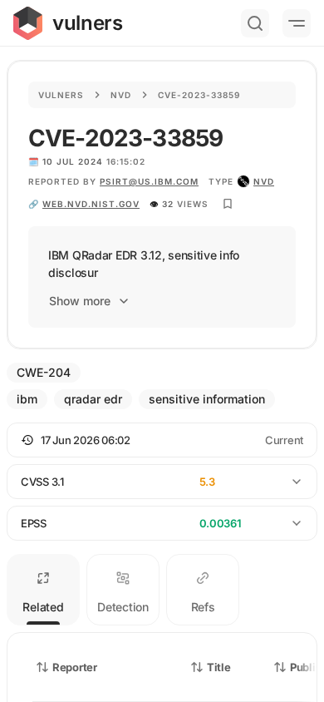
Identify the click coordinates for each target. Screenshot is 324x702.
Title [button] (219, 667)
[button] (162, 440)
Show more (79, 301)
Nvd (120, 95)
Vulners (61, 95)
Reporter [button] (74, 667)
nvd (263, 181)
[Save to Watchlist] (227, 204)
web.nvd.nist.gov (91, 204)
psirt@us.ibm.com (149, 181)
